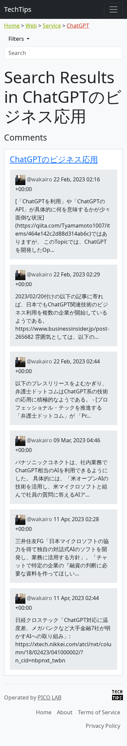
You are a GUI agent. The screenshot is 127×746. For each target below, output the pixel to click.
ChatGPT (78, 25)
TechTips (17, 9)
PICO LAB (49, 697)
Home (12, 25)
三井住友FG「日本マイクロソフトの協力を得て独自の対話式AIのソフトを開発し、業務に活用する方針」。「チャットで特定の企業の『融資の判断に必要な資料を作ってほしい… (62, 557)
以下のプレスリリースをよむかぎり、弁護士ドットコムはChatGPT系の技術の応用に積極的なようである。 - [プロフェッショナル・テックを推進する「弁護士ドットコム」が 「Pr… (61, 399)
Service (52, 25)
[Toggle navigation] (113, 9)
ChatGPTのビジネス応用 (54, 159)
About (64, 712)
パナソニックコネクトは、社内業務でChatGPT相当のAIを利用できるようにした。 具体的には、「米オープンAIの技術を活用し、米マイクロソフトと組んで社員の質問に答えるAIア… (61, 478)
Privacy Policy (103, 725)
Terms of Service (99, 712)
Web (31, 25)
